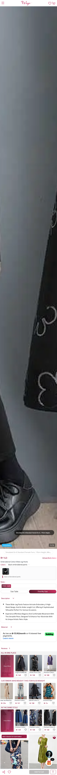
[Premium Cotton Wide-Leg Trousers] (36, 728)
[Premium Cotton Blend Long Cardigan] (50, 674)
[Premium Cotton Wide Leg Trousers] (21, 728)
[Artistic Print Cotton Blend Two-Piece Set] (36, 674)
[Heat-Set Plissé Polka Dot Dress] (6, 702)
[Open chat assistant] (49, 754)
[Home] (27, 3)
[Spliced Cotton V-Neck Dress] (35, 702)
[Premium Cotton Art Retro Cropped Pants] (50, 728)
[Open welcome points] (49, 762)
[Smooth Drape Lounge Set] (49, 702)
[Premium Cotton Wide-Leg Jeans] (21, 702)
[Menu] (3, 3)
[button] (28, 277)
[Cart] (53, 3)
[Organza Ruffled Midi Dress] (21, 674)
